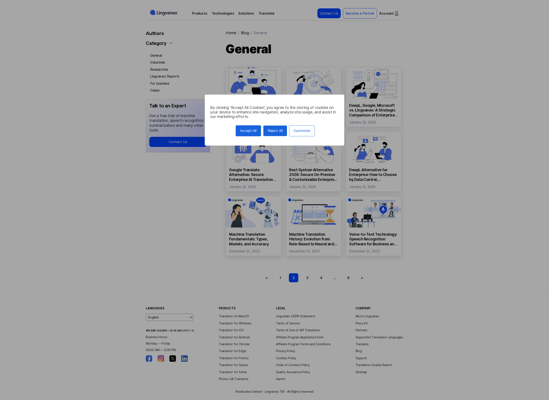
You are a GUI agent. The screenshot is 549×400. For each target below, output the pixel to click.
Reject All (275, 130)
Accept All (248, 130)
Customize (302, 130)
